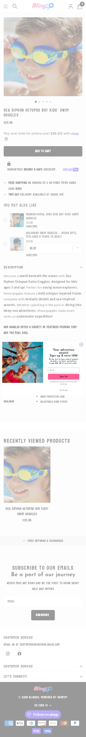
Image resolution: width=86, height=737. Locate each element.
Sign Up (63, 377)
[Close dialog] (81, 344)
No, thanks (63, 390)
